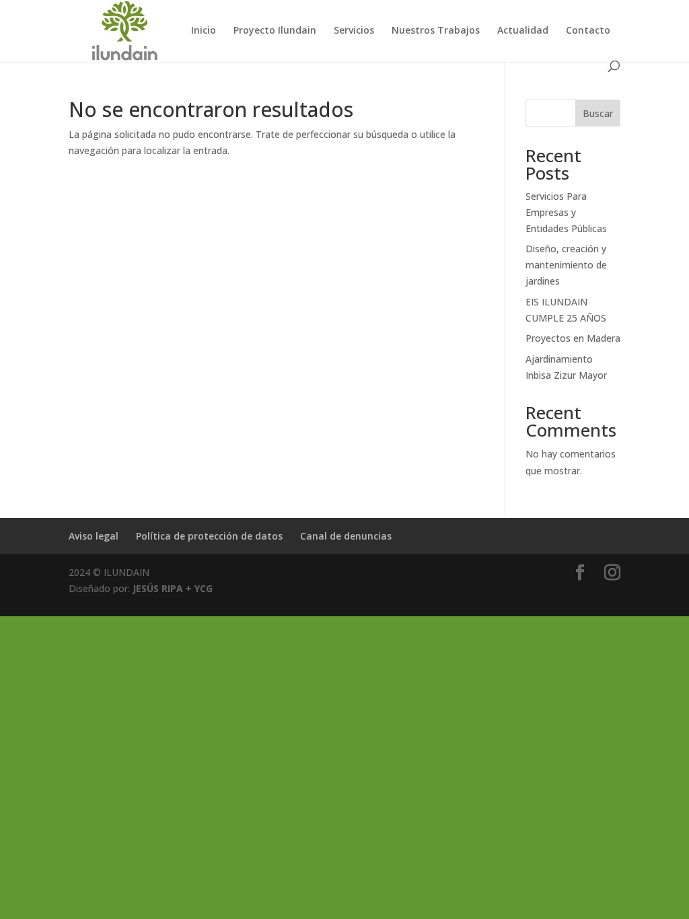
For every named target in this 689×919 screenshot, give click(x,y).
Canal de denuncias (346, 535)
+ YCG (198, 588)
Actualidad (522, 31)
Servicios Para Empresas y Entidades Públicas (566, 212)
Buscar (598, 113)
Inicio (203, 31)
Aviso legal (93, 535)
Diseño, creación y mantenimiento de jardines (566, 264)
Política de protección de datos (209, 535)
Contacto (588, 31)
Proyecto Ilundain (274, 31)
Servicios (354, 31)
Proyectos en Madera (572, 338)
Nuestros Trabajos (436, 31)
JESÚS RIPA (158, 588)
